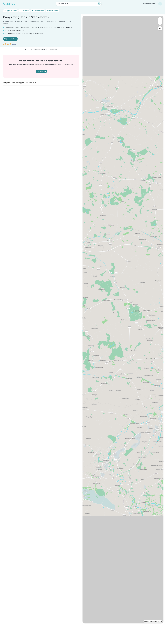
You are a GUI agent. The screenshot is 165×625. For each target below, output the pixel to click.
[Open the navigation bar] (160, 4)
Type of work (11, 11)
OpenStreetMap (155, 621)
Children (25, 11)
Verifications (39, 11)
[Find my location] (160, 28)
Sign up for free (10, 39)
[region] (122, 319)
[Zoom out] (160, 23)
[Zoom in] (160, 19)
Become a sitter (149, 4)
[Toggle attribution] (161, 621)
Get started (41, 71)
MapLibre (146, 621)
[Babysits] (9, 4)
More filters (53, 11)
